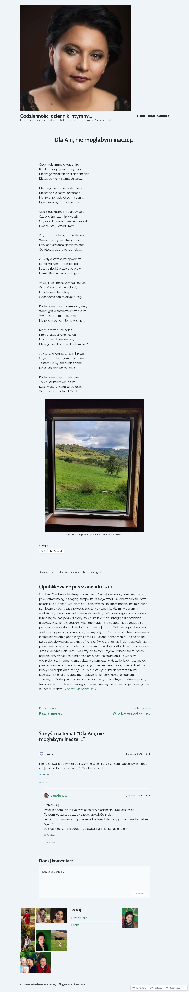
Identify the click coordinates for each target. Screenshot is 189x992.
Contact (163, 116)
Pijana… (76, 925)
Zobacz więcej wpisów (80, 689)
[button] (28, 919)
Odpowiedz (45, 782)
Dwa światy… (79, 918)
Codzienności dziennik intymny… (56, 116)
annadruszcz (49, 572)
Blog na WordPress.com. (72, 984)
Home (141, 116)
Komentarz (139, 893)
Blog (151, 116)
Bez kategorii (93, 572)
